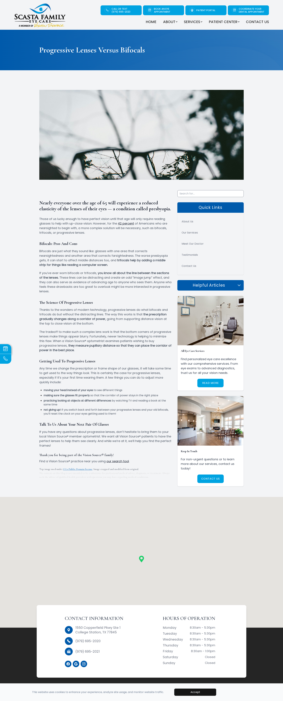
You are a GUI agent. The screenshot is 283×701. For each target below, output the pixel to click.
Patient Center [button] (223, 21)
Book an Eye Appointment (162, 10)
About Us (187, 221)
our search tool (117, 461)
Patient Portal (205, 10)
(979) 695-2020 (88, 641)
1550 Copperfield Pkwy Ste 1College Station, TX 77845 (98, 629)
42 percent (126, 223)
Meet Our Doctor (193, 244)
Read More (210, 383)
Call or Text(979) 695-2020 (121, 10)
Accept (195, 692)
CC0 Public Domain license (77, 469)
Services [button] (192, 21)
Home (151, 21)
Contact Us (257, 21)
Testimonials (190, 255)
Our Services (190, 232)
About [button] (169, 21)
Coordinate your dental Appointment (251, 10)
